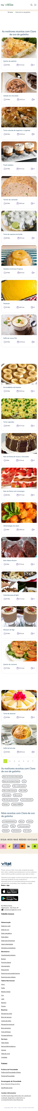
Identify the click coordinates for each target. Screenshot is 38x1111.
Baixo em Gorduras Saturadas (12, 777)
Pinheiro (5, 804)
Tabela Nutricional (8, 981)
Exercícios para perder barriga (10, 973)
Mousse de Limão (6, 1013)
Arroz (3, 984)
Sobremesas (16, 831)
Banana (3, 1003)
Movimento (5, 952)
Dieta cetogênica (6, 933)
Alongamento (5, 966)
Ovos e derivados (27, 800)
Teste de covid (5, 1054)
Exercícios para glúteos (8, 977)
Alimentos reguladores (8, 948)
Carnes (30, 821)
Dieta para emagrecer (8, 941)
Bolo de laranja (6, 1028)
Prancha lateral (6, 962)
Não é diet (23, 790)
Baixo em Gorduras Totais (11, 781)
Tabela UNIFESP (17, 804)
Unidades (4, 1057)
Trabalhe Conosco (7, 914)
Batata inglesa (5, 992)
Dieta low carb (5, 926)
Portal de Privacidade (7, 1076)
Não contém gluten (19, 786)
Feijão (3, 988)
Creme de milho (6, 1021)
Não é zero (17, 795)
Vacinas (3, 1050)
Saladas (5, 831)
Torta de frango (6, 1032)
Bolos (21, 821)
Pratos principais (24, 826)
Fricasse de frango (6, 1035)
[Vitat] (6, 4)
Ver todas (27, 831)
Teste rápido (5, 1043)
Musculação (5, 970)
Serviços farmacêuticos (8, 1046)
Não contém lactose (9, 790)
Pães (12, 826)
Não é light (6, 795)
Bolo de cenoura (6, 1017)
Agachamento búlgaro (8, 955)
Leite (2, 999)
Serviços (4, 1039)
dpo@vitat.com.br (6, 1088)
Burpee (3, 959)
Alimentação (6, 922)
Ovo (2, 995)
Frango (3, 1006)
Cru (24, 781)
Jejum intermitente (7, 944)
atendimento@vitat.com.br (12, 910)
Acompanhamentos (9, 821)
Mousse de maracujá (7, 1024)
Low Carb (6, 786)
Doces (5, 826)
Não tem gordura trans (10, 800)
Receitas (10, 12)
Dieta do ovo (5, 930)
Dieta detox (4, 937)
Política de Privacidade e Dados (11, 1072)
